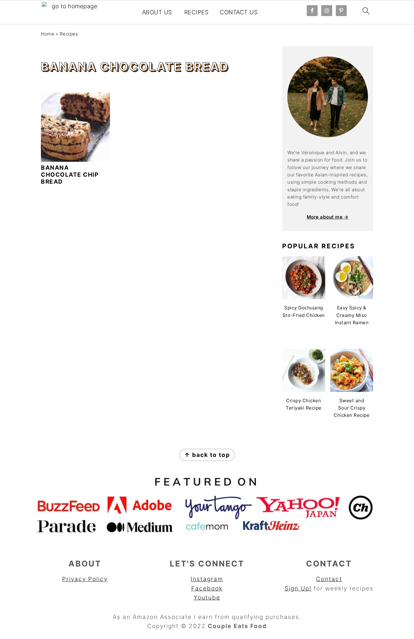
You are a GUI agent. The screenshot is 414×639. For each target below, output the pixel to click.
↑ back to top (207, 454)
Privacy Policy (85, 579)
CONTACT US (239, 12)
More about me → (328, 217)
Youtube (207, 597)
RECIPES (196, 12)
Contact (329, 579)
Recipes (69, 34)
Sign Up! (298, 588)
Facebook (207, 588)
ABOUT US (157, 12)
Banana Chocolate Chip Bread (69, 174)
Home (47, 34)
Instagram (207, 579)
